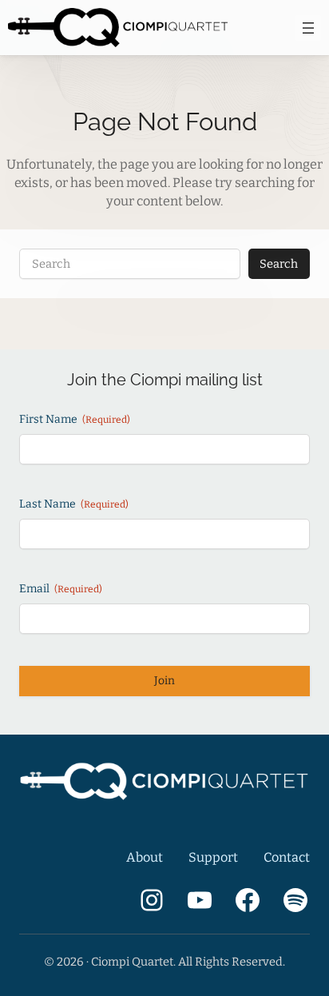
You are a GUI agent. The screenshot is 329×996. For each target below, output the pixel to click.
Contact (287, 857)
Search (279, 264)
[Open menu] (308, 28)
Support (213, 857)
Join (164, 680)
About (144, 857)
